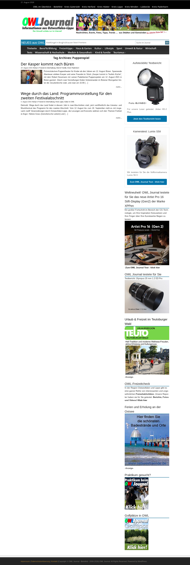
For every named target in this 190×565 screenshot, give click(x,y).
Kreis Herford (88, 6)
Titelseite (32, 48)
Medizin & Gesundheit (80, 52)
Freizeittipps (65, 48)
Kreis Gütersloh (72, 6)
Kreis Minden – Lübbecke (137, 6)
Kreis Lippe (117, 6)
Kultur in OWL (69, 102)
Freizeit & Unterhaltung (47, 68)
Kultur (98, 48)
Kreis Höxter (103, 6)
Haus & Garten (84, 48)
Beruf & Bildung (48, 48)
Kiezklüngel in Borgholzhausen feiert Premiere (66, 42)
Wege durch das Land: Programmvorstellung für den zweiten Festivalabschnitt (66, 95)
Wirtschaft (150, 48)
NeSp (35, 68)
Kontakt (54, 561)
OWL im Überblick (42, 6)
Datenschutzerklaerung (40, 561)
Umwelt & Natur (133, 48)
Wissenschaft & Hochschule (49, 52)
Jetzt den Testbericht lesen (147, 119)
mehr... (119, 87)
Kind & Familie (103, 52)
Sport (119, 48)
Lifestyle (109, 48)
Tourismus (118, 52)
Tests (29, 52)
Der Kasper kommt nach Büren (47, 63)
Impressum (25, 561)
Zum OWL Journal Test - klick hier (147, 182)
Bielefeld (58, 6)
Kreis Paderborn (160, 6)
